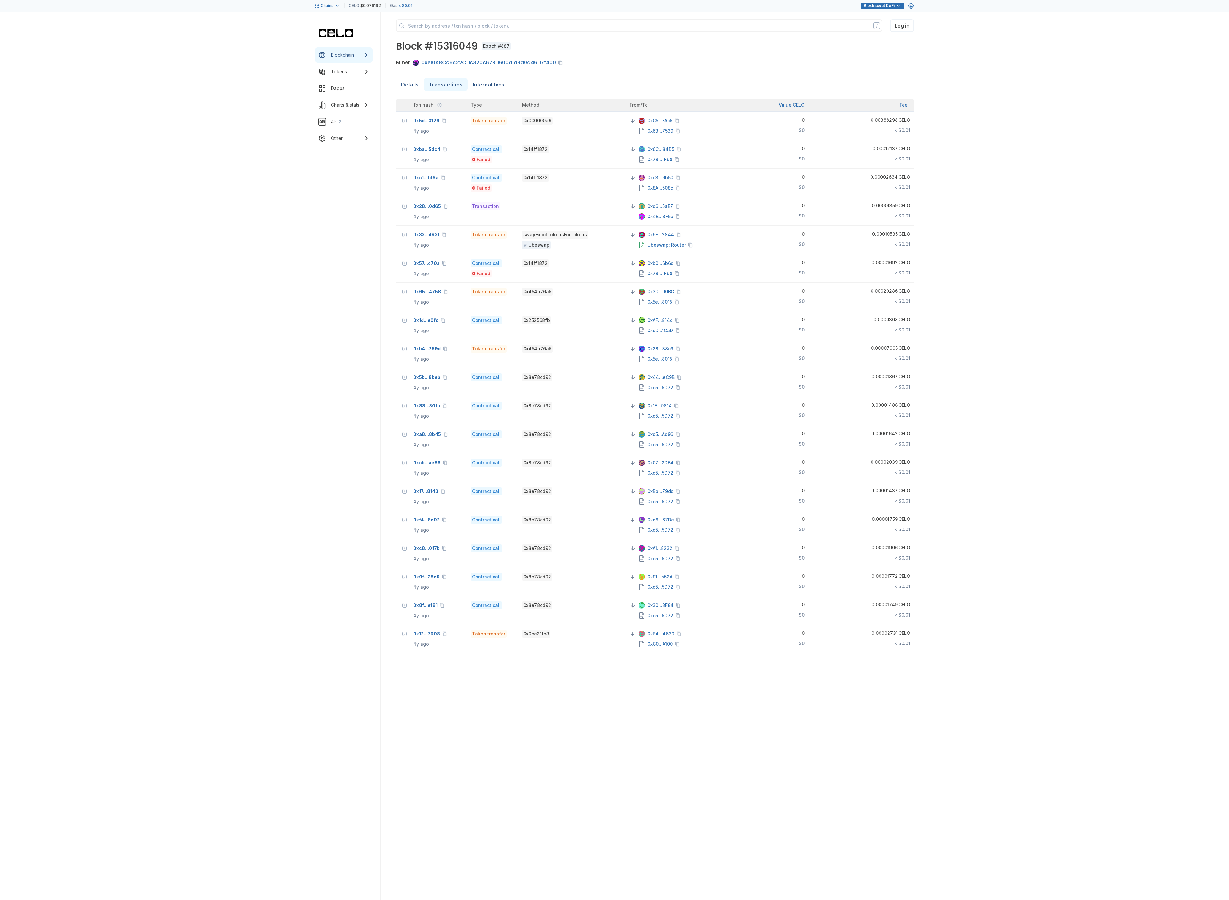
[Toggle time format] (439, 105)
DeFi (879, 5)
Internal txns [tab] (488, 84)
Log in (902, 25)
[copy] (561, 63)
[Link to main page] (336, 33)
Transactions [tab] (445, 84)
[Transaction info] (404, 121)
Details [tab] (410, 84)
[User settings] (911, 6)
